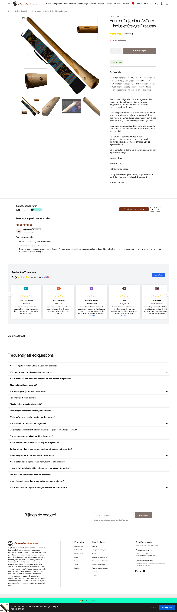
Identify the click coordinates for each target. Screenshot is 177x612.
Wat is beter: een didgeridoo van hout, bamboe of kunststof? (38, 462)
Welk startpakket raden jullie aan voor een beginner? (34, 366)
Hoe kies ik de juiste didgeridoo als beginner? (30, 474)
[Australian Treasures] (26, 3)
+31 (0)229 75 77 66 (142, 553)
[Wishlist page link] (133, 3)
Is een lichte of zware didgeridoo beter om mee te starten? (37, 481)
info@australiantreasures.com (145, 555)
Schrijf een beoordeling (134, 209)
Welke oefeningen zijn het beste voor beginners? (32, 417)
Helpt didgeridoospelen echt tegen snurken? (30, 410)
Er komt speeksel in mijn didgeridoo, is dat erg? (31, 436)
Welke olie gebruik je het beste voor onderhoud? (32, 455)
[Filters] (152, 209)
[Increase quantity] (156, 607)
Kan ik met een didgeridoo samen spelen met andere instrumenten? (41, 449)
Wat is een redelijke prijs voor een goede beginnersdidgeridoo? (39, 487)
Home (10, 11)
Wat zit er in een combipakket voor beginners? (31, 372)
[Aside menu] (10, 3)
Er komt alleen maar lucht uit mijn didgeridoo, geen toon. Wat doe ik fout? (43, 430)
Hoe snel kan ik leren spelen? (23, 398)
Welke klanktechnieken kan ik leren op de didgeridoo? (34, 442)
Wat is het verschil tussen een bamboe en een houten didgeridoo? (40, 378)
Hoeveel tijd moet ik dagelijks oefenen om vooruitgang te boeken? (40, 468)
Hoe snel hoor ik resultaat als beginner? (28, 423)
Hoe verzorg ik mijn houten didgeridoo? (28, 391)
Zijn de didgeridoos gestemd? (23, 385)
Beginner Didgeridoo (21, 11)
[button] (156, 3)
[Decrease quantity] (151, 607)
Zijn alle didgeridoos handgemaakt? (26, 404)
